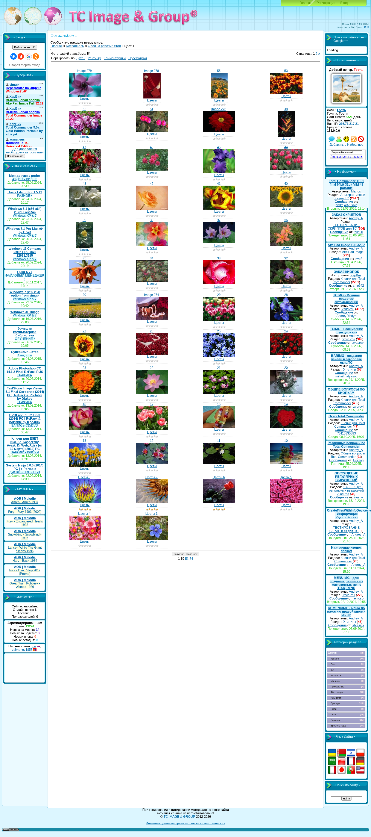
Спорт (334, 664)
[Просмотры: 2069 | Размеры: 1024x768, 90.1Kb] (85, 392)
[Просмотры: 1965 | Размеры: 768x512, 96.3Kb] (152, 353)
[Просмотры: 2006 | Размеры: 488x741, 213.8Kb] (286, 135)
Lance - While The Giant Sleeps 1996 (25, 549)
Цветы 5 (286, 477)
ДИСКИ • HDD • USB (24, 472)
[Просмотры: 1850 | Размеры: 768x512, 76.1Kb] (219, 426)
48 (286, 109)
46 (151, 147)
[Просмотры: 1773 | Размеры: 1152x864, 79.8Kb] (286, 392)
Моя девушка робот (24, 175)
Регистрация (326, 3)
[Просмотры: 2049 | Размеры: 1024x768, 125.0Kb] (219, 283)
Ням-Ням (336, 697)
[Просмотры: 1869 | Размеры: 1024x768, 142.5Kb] (286, 245)
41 (218, 183)
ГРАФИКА (24, 375)
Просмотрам (137, 58)
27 (84, 331)
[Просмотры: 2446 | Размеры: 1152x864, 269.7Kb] (85, 134)
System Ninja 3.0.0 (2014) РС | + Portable (24, 467)
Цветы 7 (151, 477)
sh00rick (358, 625)
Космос (335, 658)
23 (84, 367)
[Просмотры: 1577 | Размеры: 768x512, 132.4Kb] (152, 280)
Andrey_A (356, 218)
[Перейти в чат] (346, 141)
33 (218, 258)
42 (151, 183)
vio (34, 646)
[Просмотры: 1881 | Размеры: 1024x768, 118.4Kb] (286, 283)
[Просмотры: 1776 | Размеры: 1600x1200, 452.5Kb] (219, 502)
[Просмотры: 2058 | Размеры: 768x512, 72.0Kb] (286, 426)
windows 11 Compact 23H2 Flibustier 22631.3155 (25, 252)
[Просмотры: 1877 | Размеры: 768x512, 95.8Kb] (286, 353)
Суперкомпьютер (24, 352)
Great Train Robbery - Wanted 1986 (24, 585)
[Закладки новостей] (353, 141)
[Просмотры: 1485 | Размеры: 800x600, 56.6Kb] (85, 95)
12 (151, 440)
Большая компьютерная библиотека (24, 332)
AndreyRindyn (346, 316)
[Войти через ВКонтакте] (13, 56)
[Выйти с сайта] (361, 141)
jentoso (358, 598)
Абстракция (337, 692)
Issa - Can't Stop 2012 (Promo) (24, 572)
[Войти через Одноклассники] (36, 56)
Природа (335, 703)
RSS (366, 27)
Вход (344, 3)
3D (332, 670)
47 (84, 147)
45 (218, 147)
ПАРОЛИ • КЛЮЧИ (25, 452)
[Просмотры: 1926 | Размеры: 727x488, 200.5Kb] (152, 169)
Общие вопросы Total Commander (348, 455)
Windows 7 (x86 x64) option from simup (24, 293)
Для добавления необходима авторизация (25, 150)
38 (151, 220)
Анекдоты (24, 355)
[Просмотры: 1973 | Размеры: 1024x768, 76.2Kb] (85, 429)
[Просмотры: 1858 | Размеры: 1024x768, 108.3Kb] (85, 356)
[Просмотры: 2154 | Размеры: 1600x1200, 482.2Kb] (286, 502)
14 (286, 404)
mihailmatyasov (346, 376)
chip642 (358, 285)
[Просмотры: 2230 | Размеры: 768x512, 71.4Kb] (152, 463)
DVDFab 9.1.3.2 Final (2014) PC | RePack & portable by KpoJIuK (25, 418)
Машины (335, 681)
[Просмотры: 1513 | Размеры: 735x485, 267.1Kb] (152, 131)
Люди (333, 709)
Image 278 (151, 71)
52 (84, 109)
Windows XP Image (24, 312)
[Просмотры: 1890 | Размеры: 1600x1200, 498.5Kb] (152, 538)
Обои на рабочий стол (104, 46)
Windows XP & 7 (24, 215)
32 (286, 258)
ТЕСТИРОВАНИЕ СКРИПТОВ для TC (344, 226)
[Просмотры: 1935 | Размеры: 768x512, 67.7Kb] (286, 463)
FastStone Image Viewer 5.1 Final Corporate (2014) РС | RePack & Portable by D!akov (25, 393)
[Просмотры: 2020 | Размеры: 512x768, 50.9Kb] (152, 97)
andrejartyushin (346, 205)
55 (218, 71)
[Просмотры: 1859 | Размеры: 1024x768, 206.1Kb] (85, 172)
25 (218, 331)
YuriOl (358, 232)
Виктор (358, 460)
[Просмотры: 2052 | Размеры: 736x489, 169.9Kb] (286, 169)
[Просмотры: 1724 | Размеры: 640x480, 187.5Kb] (219, 172)
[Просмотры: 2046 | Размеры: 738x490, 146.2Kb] (219, 242)
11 (218, 440)
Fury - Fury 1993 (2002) (24, 511)
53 (286, 71)
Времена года (338, 725)
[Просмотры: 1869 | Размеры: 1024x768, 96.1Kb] (219, 356)
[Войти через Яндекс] (21, 56)
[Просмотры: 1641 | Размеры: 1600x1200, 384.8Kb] (85, 502)
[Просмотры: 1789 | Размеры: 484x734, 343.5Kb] (219, 97)
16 (218, 404)
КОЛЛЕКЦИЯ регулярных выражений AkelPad (346, 490)
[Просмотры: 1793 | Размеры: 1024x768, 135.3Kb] (85, 283)
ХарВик (355, 275)
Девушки (335, 720)
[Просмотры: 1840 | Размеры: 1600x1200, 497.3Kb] (85, 538)
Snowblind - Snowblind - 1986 (24, 536)
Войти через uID (24, 47)
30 (84, 295)
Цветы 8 (84, 477)
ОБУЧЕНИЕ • (25, 339)
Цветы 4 (84, 513)
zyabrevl (358, 342)
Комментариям (115, 58)
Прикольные (337, 686)
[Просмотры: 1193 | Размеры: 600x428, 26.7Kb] (152, 318)
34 (151, 258)
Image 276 (218, 109)
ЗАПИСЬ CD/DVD (24, 425)
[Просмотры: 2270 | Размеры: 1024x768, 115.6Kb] (219, 319)
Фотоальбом (75, 46)
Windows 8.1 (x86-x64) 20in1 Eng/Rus (24, 210)
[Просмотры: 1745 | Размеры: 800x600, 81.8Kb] (219, 392)
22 (151, 367)
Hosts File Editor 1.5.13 (25, 192)
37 (218, 220)
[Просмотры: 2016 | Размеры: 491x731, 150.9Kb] (84, 246)
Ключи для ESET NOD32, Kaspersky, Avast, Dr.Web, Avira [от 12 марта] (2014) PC (25, 444)
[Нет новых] (331, 141)
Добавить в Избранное (346, 144)
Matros (356, 191)
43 (84, 183)
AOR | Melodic (25, 498)
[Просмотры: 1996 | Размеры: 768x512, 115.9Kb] (85, 317)
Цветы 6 (219, 477)
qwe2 (358, 258)
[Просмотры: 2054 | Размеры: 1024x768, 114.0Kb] (286, 319)
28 (286, 295)
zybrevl (358, 406)
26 (151, 331)
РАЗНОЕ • (24, 195)
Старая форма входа (24, 65)
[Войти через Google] (28, 56)
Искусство (336, 675)
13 (84, 440)
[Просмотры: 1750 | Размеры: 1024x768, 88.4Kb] (152, 392)
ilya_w (358, 497)
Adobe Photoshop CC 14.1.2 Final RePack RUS (24, 370)
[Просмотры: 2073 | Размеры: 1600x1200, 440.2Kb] (152, 502)
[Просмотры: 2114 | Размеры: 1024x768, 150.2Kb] (152, 245)
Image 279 (84, 71)
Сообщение (344, 201)
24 (286, 331)
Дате (79, 58)
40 (286, 183)
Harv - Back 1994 (24, 560)
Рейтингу (94, 58)
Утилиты (347, 309)
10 (286, 440)
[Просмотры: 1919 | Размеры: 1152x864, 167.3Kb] (152, 208)
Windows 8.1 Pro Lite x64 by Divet (25, 230)
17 (151, 404)
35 (84, 258)
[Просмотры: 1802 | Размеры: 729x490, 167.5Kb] (85, 206)
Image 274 (151, 295)
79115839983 (346, 433)
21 (218, 367)
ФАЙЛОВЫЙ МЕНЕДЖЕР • (24, 277)
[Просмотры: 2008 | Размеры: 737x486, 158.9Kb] (286, 205)
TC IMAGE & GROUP (180, 816)
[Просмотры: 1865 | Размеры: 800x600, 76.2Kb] (152, 429)
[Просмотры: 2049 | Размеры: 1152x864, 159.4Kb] (219, 208)
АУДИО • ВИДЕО (24, 179)
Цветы (85, 98)
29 (218, 295)
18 (84, 404)
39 (84, 220)
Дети (333, 714)
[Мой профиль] (339, 141)
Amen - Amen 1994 (24, 502)
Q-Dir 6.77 (24, 272)
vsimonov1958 (22, 649)
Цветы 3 (151, 513)
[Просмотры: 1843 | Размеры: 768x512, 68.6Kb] (219, 463)
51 (151, 109)
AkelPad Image (352, 252)
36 (286, 220)
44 (286, 147)
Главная (306, 3)
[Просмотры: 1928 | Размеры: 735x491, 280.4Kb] (286, 93)
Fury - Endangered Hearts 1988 (24, 523)
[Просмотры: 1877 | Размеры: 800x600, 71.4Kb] (85, 465)
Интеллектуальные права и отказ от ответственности (185, 823)
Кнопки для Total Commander (349, 280)
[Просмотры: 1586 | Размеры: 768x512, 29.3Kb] (219, 131)
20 (286, 367)
